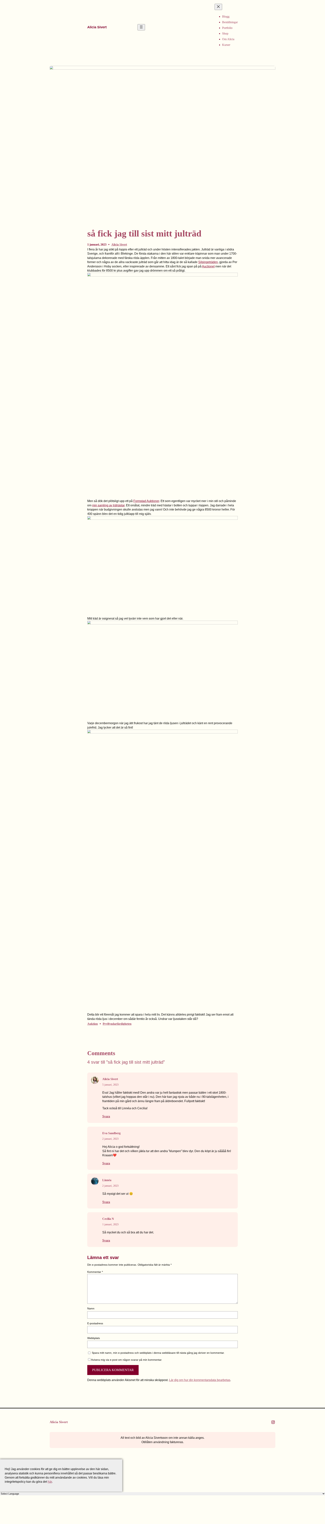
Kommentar (95, 1271)
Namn (90, 1308)
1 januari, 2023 (110, 1224)
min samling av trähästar (108, 505)
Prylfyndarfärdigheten (117, 1023)
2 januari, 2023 (110, 1138)
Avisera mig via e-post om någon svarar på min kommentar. (126, 1359)
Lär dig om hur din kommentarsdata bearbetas (199, 1380)
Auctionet (208, 266)
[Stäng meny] (218, 7)
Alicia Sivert (97, 27)
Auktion (92, 1023)
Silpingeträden (208, 262)
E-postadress (95, 1323)
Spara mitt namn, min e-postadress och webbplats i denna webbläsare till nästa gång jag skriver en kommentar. (158, 1352)
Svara (106, 1116)
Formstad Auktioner (146, 501)
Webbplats (93, 1338)
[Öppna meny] (141, 27)
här (50, 1481)
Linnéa (106, 1180)
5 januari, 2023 (110, 1084)
